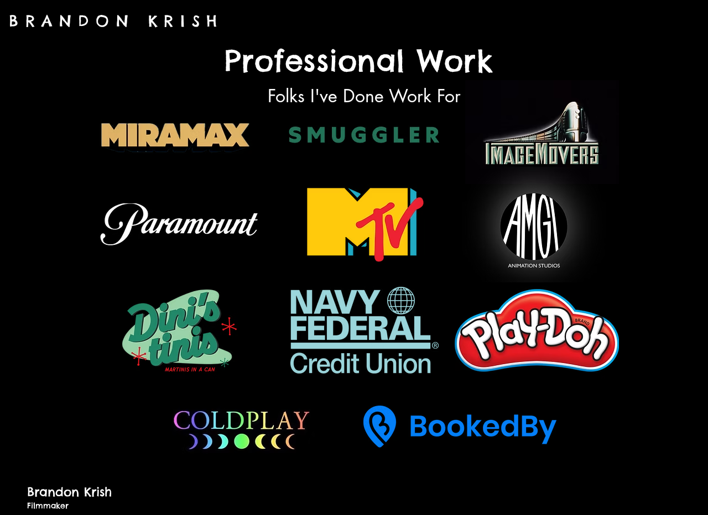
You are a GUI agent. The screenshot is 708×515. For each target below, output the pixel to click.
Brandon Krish (69, 492)
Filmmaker (48, 506)
